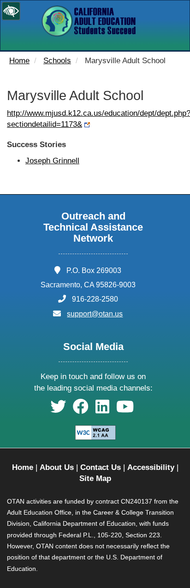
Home (19, 60)
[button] (58, 409)
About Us (57, 467)
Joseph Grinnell (52, 160)
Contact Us (100, 467)
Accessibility (150, 467)
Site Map (95, 478)
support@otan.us (95, 314)
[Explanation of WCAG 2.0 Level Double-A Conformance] (95, 432)
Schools (57, 60)
